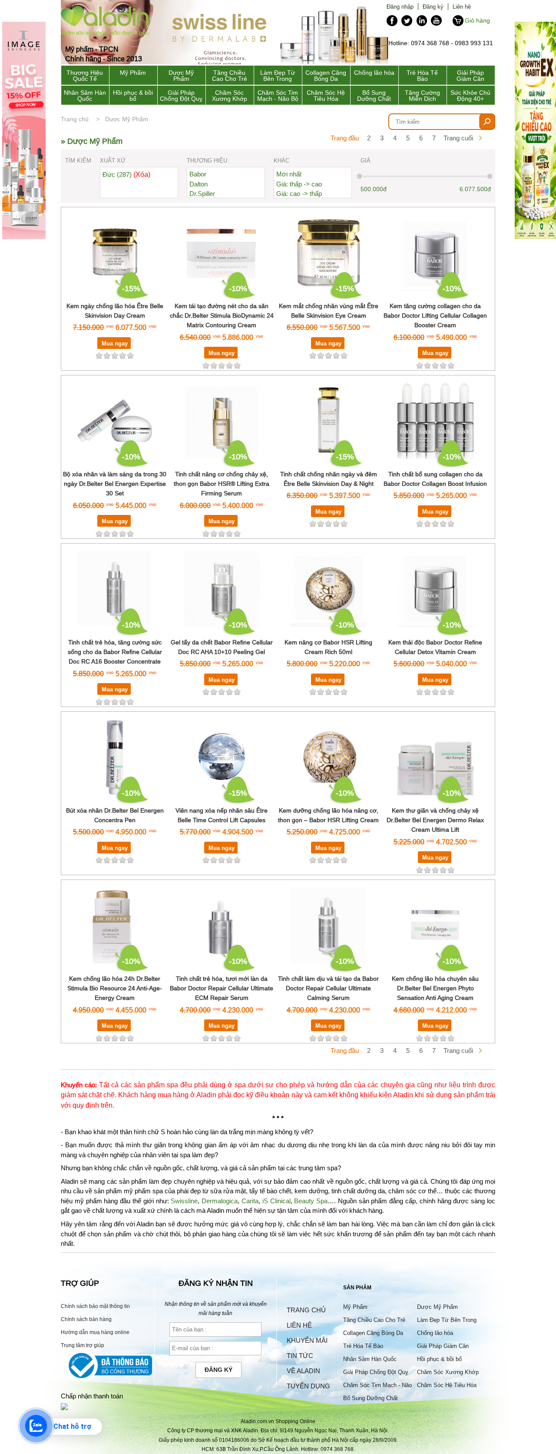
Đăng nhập (400, 6)
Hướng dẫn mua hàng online (95, 1332)
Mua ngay (115, 343)
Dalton (198, 184)
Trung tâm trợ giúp (82, 1345)
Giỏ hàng (477, 20)
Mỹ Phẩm (133, 72)
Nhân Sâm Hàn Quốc (85, 95)
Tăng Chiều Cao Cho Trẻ (229, 75)
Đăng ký (433, 6)
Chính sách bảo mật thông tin (95, 1306)
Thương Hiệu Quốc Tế (84, 75)
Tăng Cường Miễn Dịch (422, 95)
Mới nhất (288, 174)
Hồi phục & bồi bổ (133, 95)
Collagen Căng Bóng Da (325, 75)
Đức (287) (126, 174)
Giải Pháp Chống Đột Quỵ (181, 95)
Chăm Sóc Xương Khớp (229, 95)
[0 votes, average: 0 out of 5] (130, 355)
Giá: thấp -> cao (299, 184)
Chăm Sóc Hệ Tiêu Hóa (326, 95)
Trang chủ (75, 119)
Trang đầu (345, 138)
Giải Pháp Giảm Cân (470, 75)
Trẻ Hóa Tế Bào (422, 75)
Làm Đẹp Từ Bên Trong (277, 75)
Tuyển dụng (308, 1386)
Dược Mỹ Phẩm (181, 75)
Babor (197, 174)
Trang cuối (458, 138)
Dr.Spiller (202, 193)
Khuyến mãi (307, 1340)
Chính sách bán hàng (86, 1319)
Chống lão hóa (374, 72)
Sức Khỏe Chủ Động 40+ (470, 95)
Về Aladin (303, 1370)
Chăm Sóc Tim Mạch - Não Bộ (277, 95)
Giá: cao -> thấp (299, 193)
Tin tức (300, 1355)
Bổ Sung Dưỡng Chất (374, 95)
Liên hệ (462, 6)
